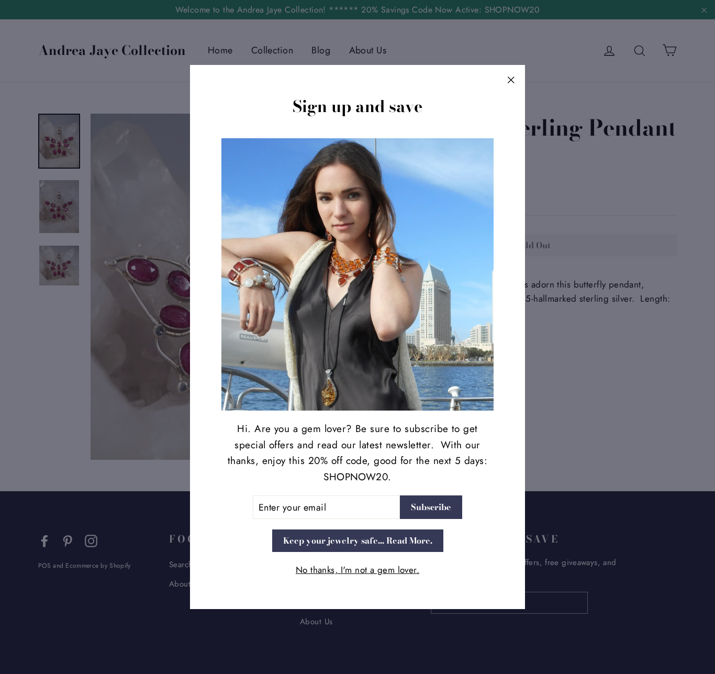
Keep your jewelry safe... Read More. (357, 540)
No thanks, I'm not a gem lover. (357, 569)
